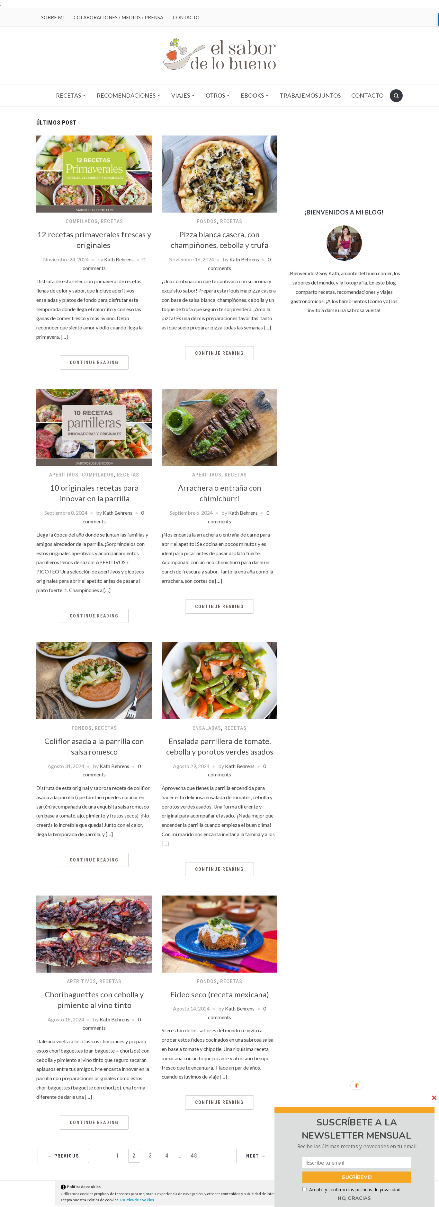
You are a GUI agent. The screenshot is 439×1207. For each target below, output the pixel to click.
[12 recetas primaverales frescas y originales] (94, 173)
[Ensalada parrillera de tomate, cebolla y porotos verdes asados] (219, 680)
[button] (356, 1129)
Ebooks (252, 95)
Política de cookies (137, 1199)
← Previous (63, 1156)
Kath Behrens (119, 259)
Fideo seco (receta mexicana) (219, 994)
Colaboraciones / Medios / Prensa (118, 17)
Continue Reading (94, 362)
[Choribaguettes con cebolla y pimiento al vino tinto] (94, 933)
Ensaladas (207, 728)
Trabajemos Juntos (310, 95)
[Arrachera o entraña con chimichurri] (219, 427)
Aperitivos (63, 475)
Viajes (180, 95)
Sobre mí (52, 17)
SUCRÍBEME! (357, 1177)
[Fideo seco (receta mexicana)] (219, 933)
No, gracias (354, 1198)
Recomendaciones (126, 95)
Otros (215, 95)
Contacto (186, 17)
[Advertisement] (344, 159)
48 (194, 1155)
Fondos (207, 221)
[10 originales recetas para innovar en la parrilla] (94, 427)
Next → (256, 1156)
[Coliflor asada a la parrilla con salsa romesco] (94, 680)
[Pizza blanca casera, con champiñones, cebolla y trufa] (219, 173)
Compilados (82, 221)
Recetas (68, 95)
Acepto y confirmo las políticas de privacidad (354, 1189)
